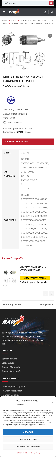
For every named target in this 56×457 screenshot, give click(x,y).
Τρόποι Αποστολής (11, 371)
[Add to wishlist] (5, 286)
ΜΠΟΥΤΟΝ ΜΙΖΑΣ (22, 132)
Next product (47, 305)
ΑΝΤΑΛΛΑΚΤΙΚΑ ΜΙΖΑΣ (30, 20)
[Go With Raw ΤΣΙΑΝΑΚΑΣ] (13, 12)
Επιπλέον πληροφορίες (16, 141)
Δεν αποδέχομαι (28, 439)
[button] (52, 402)
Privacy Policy (34, 453)
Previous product (11, 305)
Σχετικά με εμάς (9, 358)
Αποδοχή (28, 432)
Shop (13, 20)
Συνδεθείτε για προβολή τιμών (17, 86)
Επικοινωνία (8, 363)
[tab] (28, 142)
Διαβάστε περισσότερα (35, 278)
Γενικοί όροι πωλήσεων (13, 386)
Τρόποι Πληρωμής (11, 367)
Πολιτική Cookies (22, 453)
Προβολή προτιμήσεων (28, 446)
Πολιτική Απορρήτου (12, 391)
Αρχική (4, 20)
